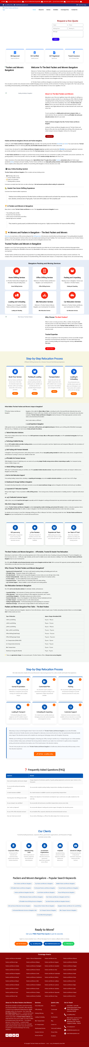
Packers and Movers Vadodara (52, 988)
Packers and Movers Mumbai (70, 962)
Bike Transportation (39, 1020)
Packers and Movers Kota (69, 996)
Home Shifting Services (16, 286)
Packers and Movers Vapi (11, 996)
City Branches (54, 1017)
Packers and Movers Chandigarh (33, 966)
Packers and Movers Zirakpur (33, 992)
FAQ (52, 1013)
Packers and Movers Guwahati (52, 966)
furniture (58, 160)
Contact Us (74, 9)
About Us (41, 9)
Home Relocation (39, 1005)
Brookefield (60, 143)
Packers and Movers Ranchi (12, 988)
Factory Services (39, 1035)
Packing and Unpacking (72, 286)
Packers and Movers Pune (69, 981)
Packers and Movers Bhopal (12, 981)
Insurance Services (39, 1032)
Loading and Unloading (17, 310)
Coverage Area (65, 9)
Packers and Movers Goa (51, 958)
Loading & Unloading (39, 1017)
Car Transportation (39, 1024)
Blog (52, 1020)
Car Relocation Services (72, 310)
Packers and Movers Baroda (12, 977)
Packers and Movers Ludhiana (52, 981)
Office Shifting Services (44, 286)
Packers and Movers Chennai (33, 969)
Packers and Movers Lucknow (52, 984)
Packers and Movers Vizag (51, 996)
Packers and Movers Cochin (32, 973)
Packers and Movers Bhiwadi (12, 984)
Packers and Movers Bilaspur (33, 962)
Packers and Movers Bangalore (13, 973)
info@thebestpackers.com (53, 943)
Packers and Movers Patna (69, 977)
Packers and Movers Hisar (51, 969)
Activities (55, 9)
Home (34, 9)
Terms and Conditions (56, 1028)
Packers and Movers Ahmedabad (13, 958)
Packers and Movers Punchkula (33, 996)
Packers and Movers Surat (12, 992)
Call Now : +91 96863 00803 (45, 754)
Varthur (66, 143)
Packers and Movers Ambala (12, 966)
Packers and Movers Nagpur (70, 966)
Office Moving (38, 1009)
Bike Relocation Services (44, 310)
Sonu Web (62, 1043)
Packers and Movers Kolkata (51, 977)
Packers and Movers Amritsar (12, 969)
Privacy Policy (54, 1032)
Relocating (7, 236)
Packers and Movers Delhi (32, 981)
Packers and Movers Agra (12, 962)
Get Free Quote (22, 943)
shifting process (37, 236)
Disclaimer (53, 1035)
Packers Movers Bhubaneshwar (33, 958)
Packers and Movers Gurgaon (52, 962)
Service (48, 9)
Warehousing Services (40, 1028)
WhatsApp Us (69, 943)
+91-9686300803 (37, 943)
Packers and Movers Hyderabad (52, 973)
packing (12, 161)
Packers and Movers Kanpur (69, 992)
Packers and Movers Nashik (69, 969)
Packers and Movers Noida (69, 973)
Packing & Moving (39, 1013)
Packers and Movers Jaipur (69, 988)
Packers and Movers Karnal (32, 988)
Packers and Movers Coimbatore (34, 977)
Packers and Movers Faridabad (33, 984)
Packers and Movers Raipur (69, 984)
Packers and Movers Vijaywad (52, 992)
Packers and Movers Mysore (70, 958)
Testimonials (54, 1009)
